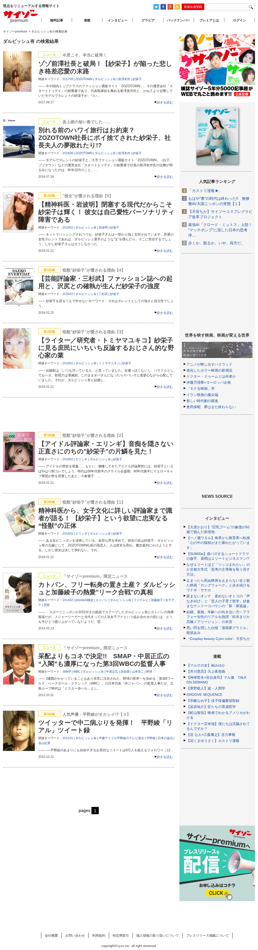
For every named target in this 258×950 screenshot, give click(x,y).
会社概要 (51, 935)
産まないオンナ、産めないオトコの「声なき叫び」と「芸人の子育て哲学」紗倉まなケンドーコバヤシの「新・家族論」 (218, 601)
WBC (76, 671)
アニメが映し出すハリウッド (209, 364)
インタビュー (117, 20)
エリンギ (81, 459)
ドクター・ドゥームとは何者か (211, 376)
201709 (67, 79)
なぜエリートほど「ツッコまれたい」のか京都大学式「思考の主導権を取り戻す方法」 (218, 569)
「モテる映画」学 (200, 388)
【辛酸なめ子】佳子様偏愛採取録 (212, 701)
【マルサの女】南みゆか (205, 665)
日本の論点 (165, 738)
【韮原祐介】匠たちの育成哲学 (211, 707)
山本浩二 (138, 671)
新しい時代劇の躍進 (202, 401)
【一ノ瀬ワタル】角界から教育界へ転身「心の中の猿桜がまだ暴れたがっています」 (218, 542)
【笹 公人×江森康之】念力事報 (210, 735)
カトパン (102, 600)
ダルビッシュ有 (105, 79)
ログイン (239, 20)
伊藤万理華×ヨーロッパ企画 (208, 382)
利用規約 (98, 935)
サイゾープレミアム (21, 16)
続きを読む (165, 102)
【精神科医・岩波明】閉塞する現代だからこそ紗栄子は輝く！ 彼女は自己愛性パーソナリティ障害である (106, 212)
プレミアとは (209, 20)
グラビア (148, 20)
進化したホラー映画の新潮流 (209, 370)
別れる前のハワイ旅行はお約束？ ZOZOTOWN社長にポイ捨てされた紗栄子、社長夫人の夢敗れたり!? (104, 137)
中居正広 (112, 671)
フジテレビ (141, 600)
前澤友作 (124, 79)
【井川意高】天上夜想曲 (205, 671)
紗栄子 (137, 79)
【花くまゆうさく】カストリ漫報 (212, 741)
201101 (67, 738)
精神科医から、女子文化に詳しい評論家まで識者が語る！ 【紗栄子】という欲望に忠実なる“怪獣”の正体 (105, 518)
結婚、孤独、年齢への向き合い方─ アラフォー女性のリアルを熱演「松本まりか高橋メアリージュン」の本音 (218, 617)
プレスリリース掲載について (207, 935)
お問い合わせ (75, 935)
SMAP (66, 671)
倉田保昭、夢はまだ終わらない (211, 407)
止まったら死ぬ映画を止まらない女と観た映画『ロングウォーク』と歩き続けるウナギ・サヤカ (218, 585)
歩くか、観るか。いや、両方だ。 (216, 243)
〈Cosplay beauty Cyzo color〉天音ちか (218, 639)
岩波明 (103, 227)
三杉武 (103, 294)
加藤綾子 (157, 600)
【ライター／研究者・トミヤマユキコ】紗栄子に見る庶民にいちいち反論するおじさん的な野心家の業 (106, 348)
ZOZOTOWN (83, 79)
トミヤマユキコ (109, 363)
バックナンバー (178, 20)
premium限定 (84, 600)
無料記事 (56, 20)
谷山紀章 (44, 743)
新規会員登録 (193, 7)
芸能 (47, 605)
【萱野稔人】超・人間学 (205, 688)
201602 (67, 227)
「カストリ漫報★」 (205, 190)
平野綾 (150, 738)
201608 (67, 153)
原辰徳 (125, 671)
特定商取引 (121, 935)
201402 (67, 600)
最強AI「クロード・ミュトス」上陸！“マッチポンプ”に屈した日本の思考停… (220, 229)
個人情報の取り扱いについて (157, 935)
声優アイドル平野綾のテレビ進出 (121, 738)
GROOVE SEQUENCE (204, 695)
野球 (149, 671)
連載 (87, 20)
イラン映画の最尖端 (202, 395)
